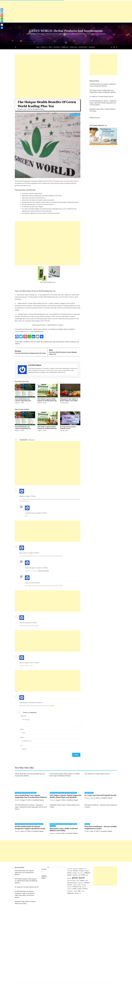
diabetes (61, 792)
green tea (40, 341)
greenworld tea (47, 341)
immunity (69, 884)
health (77, 880)
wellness (33, 792)
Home (37, 47)
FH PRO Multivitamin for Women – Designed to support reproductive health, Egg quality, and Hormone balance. (103, 102)
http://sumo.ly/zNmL (44, 570)
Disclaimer (92, 47)
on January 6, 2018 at (33, 553)
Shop (50, 47)
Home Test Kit (89, 792)
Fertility (23, 824)
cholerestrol (26, 341)
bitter (21, 341)
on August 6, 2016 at (41, 513)
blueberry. (76, 870)
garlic (87, 875)
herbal (86, 880)
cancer (69, 873)
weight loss (70, 893)
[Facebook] (1, 9)
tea (78, 341)
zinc (80, 893)
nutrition (67, 792)
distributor (75, 875)
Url (21, 745)
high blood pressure (58, 341)
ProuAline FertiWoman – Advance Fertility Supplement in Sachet (101, 827)
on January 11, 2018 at (41, 568)
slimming (84, 888)
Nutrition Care (83, 47)
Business (81, 870)
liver (80, 886)
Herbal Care (73, 47)
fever (35, 341)
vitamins (17, 343)
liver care (84, 886)
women (76, 893)
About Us (44, 47)
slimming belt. (70, 891)
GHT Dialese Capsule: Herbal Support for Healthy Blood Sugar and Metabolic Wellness (47, 400)
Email (21, 737)
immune (67, 341)
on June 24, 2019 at (34, 583)
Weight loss (65, 47)
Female (17, 824)
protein (80, 888)
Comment (23, 716)
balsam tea (75, 868)
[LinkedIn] (1, 21)
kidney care (69, 886)
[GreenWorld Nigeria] (22, 369)
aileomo (21, 496)
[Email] (1, 24)
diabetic (69, 875)
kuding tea (73, 341)
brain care (18, 792)
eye (32, 341)
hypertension (80, 882)
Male (75, 824)
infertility (79, 884)
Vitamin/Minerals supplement (35, 824)
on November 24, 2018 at (35, 702)
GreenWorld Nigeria (38, 109)
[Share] (1, 27)
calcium (87, 870)
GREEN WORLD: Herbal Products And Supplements (66, 30)
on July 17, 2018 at (34, 662)
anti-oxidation (70, 868)
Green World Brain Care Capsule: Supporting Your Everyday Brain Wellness (23, 400)
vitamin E (83, 891)
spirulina (75, 891)
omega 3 (74, 888)
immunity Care (68, 824)
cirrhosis (74, 872)
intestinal (84, 884)
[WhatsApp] (1, 18)
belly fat (81, 868)
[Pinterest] (1, 15)
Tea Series (57, 47)
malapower (69, 888)
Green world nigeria (71, 880)
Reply (39, 496)
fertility (83, 875)
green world (78, 877)
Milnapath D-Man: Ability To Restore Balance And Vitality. (69, 400)
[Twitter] (1, 12)
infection (75, 884)
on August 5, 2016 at (30, 496)
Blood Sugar (53, 792)
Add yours (31, 440)
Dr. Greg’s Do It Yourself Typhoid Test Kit (67, 427)
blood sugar (69, 870)
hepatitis (82, 880)
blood (85, 868)
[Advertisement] (46, 11)
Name (22, 729)
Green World (26, 792)
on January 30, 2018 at (30, 622)
